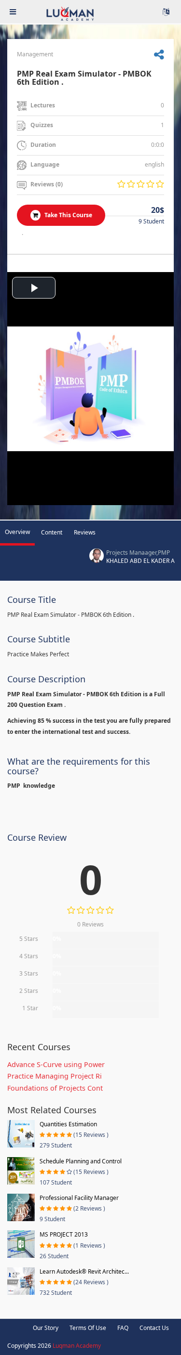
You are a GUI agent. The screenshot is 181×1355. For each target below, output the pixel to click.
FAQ (122, 1328)
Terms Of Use (88, 1328)
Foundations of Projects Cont (55, 1088)
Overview (17, 532)
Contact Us (154, 1328)
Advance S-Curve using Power (56, 1064)
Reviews (85, 532)
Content (51, 532)
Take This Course (67, 215)
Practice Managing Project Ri (54, 1076)
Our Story (45, 1328)
